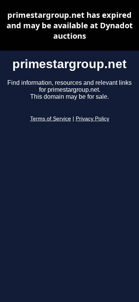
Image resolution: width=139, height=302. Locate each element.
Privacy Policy (92, 119)
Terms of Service (50, 119)
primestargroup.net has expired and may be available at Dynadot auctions (70, 25)
